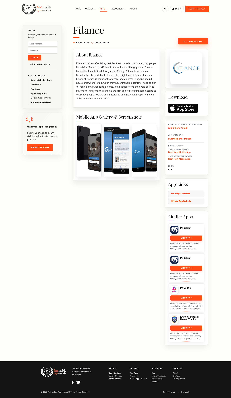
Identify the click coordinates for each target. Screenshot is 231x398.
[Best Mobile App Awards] (37, 8)
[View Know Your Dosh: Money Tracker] (174, 319)
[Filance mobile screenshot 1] (88, 150)
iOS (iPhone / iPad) (178, 128)
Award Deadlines (159, 376)
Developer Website (180, 194)
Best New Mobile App (179, 152)
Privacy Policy (179, 379)
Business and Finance (179, 138)
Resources (117, 8)
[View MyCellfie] (174, 289)
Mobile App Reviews (40, 98)
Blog (153, 373)
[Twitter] (78, 383)
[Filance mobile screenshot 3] (144, 150)
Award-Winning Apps (41, 80)
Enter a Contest (115, 376)
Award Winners (115, 379)
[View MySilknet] (174, 230)
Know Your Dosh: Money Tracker (189, 318)
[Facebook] (73, 383)
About (133, 8)
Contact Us (185, 392)
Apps (102, 8)
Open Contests (115, 373)
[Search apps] (165, 9)
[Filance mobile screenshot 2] (116, 150)
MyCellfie (185, 288)
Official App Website (181, 201)
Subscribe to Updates (157, 380)
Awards (89, 8)
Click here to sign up (40, 64)
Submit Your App (197, 9)
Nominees (35, 84)
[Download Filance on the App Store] (186, 108)
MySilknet (185, 228)
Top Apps (35, 89)
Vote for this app (193, 41)
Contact (176, 376)
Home (78, 8)
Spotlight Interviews (40, 102)
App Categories (38, 93)
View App (185, 238)
